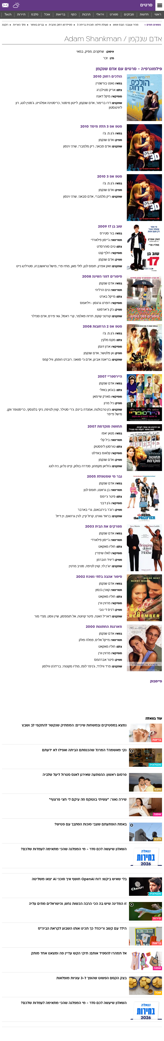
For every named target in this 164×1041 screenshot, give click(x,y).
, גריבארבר (86, 509)
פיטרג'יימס (107, 496)
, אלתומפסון (69, 616)
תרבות (86, 14)
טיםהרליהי (102, 290)
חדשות (144, 14)
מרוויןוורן (104, 603)
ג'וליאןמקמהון (101, 466)
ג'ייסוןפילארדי (100, 240)
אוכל (47, 14)
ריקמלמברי (103, 196)
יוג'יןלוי (106, 566)
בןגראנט (104, 490)
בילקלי (105, 440)
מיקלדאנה (103, 96)
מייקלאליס (102, 640)
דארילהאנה (103, 616)
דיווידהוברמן (105, 559)
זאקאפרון (104, 266)
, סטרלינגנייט (25, 266)
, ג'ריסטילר (68, 409)
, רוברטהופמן (64, 359)
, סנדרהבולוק (83, 466)
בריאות (60, 14)
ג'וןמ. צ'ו (108, 133)
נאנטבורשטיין (105, 83)
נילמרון (109, 403)
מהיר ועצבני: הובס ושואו (125, 25)
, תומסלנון (91, 266)
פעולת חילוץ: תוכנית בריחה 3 (92, 25)
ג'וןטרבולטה (102, 409)
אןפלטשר (107, 353)
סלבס (34, 14)
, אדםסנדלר (39, 316)
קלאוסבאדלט (101, 453)
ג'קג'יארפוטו (105, 309)
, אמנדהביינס (85, 409)
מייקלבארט (107, 296)
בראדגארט (103, 516)
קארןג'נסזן (102, 590)
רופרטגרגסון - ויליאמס (95, 303)
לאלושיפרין (102, 553)
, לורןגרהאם (74, 516)
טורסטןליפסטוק (104, 446)
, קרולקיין (89, 516)
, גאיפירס (55, 316)
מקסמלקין (108, 340)
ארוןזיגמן (104, 346)
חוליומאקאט (106, 546)
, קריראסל (69, 316)
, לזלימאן (77, 266)
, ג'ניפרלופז (89, 666)
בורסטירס (107, 233)
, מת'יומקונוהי (72, 666)
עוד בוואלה (153, 718)
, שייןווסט (54, 616)
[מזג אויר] (16, 5)
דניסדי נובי (106, 609)
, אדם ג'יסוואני (83, 359)
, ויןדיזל (61, 516)
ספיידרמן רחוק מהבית (60, 25)
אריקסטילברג (106, 90)
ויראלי (100, 14)
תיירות (21, 14)
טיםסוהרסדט (106, 246)
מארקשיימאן (101, 396)
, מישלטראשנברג (46, 266)
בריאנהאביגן (102, 359)
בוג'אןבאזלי (107, 390)
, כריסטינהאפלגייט (48, 103)
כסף (73, 14)
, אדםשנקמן (87, 103)
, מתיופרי (64, 266)
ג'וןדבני (105, 503)
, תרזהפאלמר (85, 316)
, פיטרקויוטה (86, 616)
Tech (7, 14)
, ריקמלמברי (87, 146)
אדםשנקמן (106, 140)
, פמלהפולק (87, 640)
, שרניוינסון (70, 146)
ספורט (114, 14)
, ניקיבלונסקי (35, 409)
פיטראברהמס (104, 659)
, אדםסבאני (86, 196)
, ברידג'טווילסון (52, 666)
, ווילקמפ (48, 359)
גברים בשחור (37, 25)
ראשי (157, 14)
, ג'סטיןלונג (28, 103)
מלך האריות (19, 25)
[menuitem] (144, 15)
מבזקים (129, 14)
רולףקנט (104, 253)
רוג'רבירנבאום (104, 509)
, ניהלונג (54, 466)
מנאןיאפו (108, 433)
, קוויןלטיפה (52, 409)
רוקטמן (4, 25)
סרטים (146, 5)
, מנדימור (41, 616)
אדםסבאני (103, 146)
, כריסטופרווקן (17, 409)
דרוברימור (103, 103)
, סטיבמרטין (77, 566)
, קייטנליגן (67, 466)
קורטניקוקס (103, 316)
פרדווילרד (104, 666)
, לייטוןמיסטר (70, 103)
